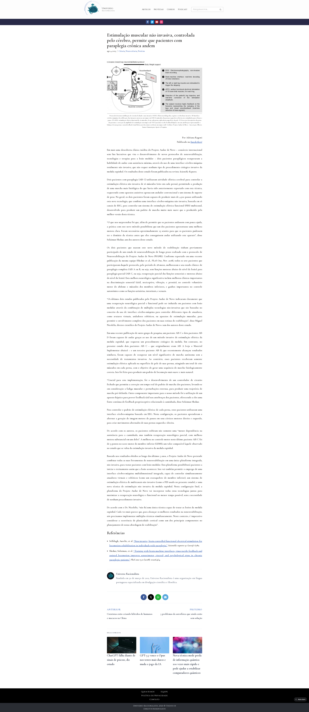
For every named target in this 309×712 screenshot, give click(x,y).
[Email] (165, 597)
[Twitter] (152, 22)
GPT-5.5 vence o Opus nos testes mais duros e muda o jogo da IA (153, 660)
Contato (154, 699)
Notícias (159, 9)
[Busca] (220, 9)
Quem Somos (147, 691)
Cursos (171, 9)
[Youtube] (156, 22)
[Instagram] (161, 22)
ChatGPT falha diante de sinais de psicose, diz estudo (121, 660)
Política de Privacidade (154, 695)
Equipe (164, 691)
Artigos (146, 9)
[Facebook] (147, 22)
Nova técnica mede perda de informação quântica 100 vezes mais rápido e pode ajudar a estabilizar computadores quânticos (187, 664)
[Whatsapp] (158, 597)
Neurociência (131, 51)
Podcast (182, 9)
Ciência (122, 51)
